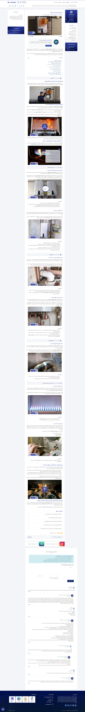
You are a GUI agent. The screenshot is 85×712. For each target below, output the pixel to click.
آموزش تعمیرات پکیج (46, 14)
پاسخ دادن (29, 591)
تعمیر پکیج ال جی (51, 254)
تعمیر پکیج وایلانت (51, 340)
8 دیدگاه (60, 36)
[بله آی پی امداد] (76, 705)
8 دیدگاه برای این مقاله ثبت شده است (51, 551)
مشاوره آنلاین (48, 45)
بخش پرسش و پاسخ (12, 5)
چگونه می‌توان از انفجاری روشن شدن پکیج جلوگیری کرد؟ (53, 521)
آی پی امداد (50, 53)
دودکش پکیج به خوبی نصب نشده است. (54, 66)
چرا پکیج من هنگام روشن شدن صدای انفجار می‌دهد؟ (53, 514)
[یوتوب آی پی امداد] (66, 705)
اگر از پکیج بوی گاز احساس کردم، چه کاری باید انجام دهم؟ (53, 525)
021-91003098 (71, 21)
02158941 (43, 507)
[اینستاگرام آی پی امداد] (68, 705)
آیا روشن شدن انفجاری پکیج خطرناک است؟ (55, 517)
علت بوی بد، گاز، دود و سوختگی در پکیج (48, 383)
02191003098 (48, 507)
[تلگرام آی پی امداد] (73, 705)
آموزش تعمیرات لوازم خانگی (53, 14)
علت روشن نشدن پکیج (51, 167)
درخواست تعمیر (21, 5)
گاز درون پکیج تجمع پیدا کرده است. (55, 69)
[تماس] (21, 2)
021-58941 (71, 19)
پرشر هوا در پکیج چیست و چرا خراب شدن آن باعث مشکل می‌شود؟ (51, 528)
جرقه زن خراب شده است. (56, 71)
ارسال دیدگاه (29, 537)
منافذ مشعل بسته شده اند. (56, 70)
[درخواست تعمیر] (2, 709)
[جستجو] (33, 5)
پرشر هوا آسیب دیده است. (56, 65)
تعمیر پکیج (52, 78)
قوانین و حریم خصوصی (12, 710)
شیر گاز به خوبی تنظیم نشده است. (55, 68)
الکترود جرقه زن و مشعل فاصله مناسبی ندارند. (53, 64)
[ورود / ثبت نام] (18, 2)
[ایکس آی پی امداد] (71, 705)
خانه (76, 8)
